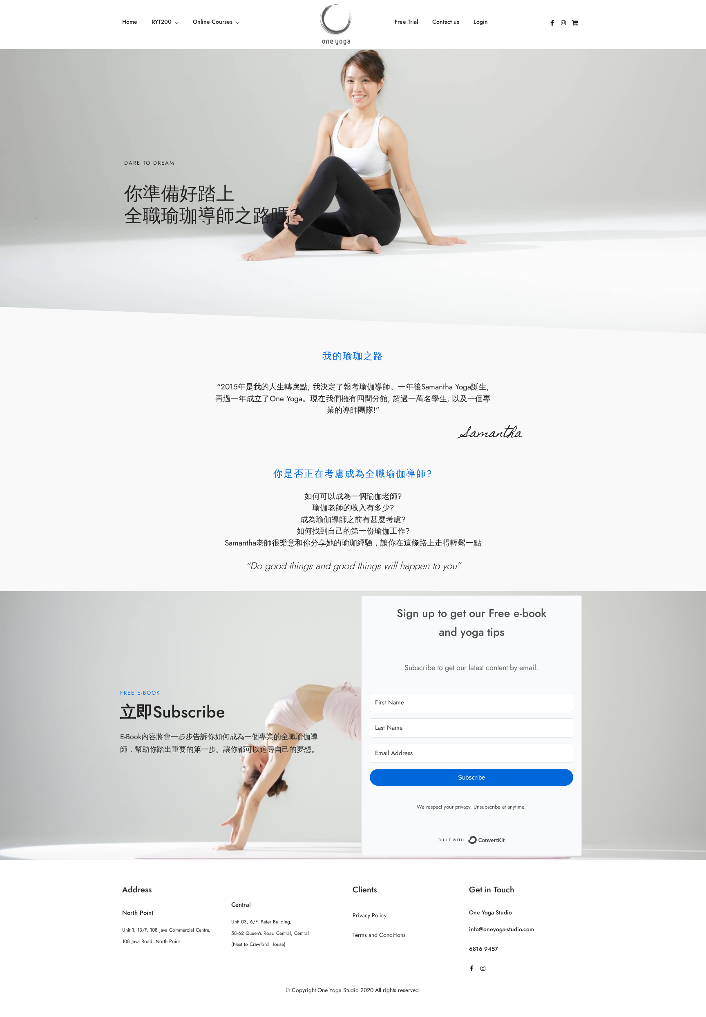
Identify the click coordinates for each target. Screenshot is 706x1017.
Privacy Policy (370, 915)
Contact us (445, 22)
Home (129, 22)
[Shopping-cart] (575, 23)
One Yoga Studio (490, 912)
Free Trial (406, 22)
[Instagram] (563, 23)
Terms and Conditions (379, 935)
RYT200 (162, 22)
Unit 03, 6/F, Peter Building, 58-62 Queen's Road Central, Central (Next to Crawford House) (270, 933)
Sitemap (353, 1006)
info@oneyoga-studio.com (501, 929)
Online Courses (212, 22)
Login (481, 22)
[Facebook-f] (552, 23)
